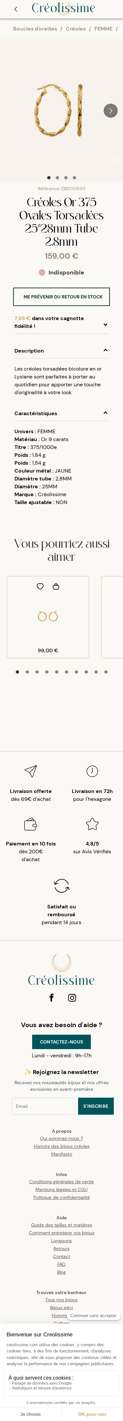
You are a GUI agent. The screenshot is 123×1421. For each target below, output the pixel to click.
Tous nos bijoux (61, 1300)
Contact (61, 1256)
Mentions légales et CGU (61, 1189)
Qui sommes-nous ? (61, 1138)
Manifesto (61, 1154)
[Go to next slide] (111, 111)
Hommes (61, 1315)
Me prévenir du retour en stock (63, 297)
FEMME (103, 28)
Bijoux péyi (61, 1307)
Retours (61, 1248)
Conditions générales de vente (61, 1182)
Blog (61, 1272)
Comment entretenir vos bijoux (61, 1233)
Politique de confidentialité (61, 1197)
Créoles (76, 28)
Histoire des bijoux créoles (62, 1146)
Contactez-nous (61, 1042)
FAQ (61, 1264)
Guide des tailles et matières (61, 1225)
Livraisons (61, 1241)
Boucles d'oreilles (35, 28)
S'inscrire (96, 1106)
